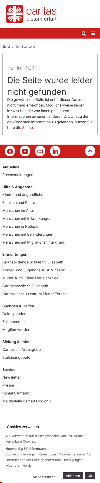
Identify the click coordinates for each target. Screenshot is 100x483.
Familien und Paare (18, 202)
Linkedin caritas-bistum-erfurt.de (55, 151)
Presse (8, 385)
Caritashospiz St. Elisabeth (25, 286)
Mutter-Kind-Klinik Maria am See (30, 278)
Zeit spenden (13, 321)
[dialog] (51, 457)
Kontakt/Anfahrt (16, 393)
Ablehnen (73, 476)
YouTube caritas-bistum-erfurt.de (25, 151)
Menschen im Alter (18, 210)
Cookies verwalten (23, 426)
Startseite (28, 46)
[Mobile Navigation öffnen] (93, 33)
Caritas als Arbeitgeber (22, 349)
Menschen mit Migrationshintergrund (33, 242)
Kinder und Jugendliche (22, 194)
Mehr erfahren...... (47, 477)
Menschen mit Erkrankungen (26, 218)
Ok (90, 476)
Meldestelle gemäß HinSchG (26, 401)
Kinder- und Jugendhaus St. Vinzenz (33, 270)
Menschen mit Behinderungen (27, 234)
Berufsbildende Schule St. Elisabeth (32, 262)
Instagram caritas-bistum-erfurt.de (40, 151)
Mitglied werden (16, 329)
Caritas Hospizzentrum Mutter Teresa (34, 293)
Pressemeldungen (17, 174)
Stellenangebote (16, 357)
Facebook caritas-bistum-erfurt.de (10, 151)
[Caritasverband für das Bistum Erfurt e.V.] (50, 14)
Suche (27, 127)
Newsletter (11, 377)
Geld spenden (14, 313)
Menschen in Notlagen (21, 226)
